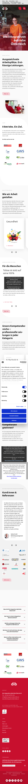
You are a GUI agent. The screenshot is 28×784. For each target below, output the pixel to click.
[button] (14, 233)
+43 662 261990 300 (10, 695)
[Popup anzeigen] (5, 740)
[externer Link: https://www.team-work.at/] (20, 163)
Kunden (19, 3)
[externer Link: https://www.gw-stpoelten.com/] (20, 157)
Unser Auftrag (12, 1)
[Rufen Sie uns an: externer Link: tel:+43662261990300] (10, 780)
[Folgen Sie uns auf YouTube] (9, 751)
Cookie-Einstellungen (16, 773)
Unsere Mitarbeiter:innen (15, 2)
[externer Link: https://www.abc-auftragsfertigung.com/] (20, 145)
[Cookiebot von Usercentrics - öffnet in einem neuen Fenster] (20, 362)
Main (7, 1)
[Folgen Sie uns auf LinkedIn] (7, 751)
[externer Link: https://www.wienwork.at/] (7, 145)
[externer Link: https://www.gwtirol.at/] (7, 151)
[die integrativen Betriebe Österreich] (5, 8)
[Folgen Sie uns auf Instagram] (5, 751)
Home (4, 721)
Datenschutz (5, 773)
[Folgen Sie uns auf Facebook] (3, 751)
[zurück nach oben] (25, 766)
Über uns (6, 93)
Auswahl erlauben (14, 415)
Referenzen (6, 580)
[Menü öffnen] (24, 8)
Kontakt (4, 732)
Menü (3, 1)
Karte (17, 1)
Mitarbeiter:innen (6, 728)
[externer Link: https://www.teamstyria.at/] (7, 163)
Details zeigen (19, 406)
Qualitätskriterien (5, 2)
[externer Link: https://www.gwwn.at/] (8, 157)
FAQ (23, 3)
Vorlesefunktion (14, 775)
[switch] (24, 391)
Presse (4, 730)
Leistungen (5, 726)
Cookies (9, 773)
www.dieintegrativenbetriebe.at (10, 699)
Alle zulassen (14, 411)
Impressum (23, 773)
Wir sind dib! (14, 3)
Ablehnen (14, 420)
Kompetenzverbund (6, 3)
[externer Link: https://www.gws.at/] (20, 151)
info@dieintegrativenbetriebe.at (10, 697)
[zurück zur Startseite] (14, 683)
